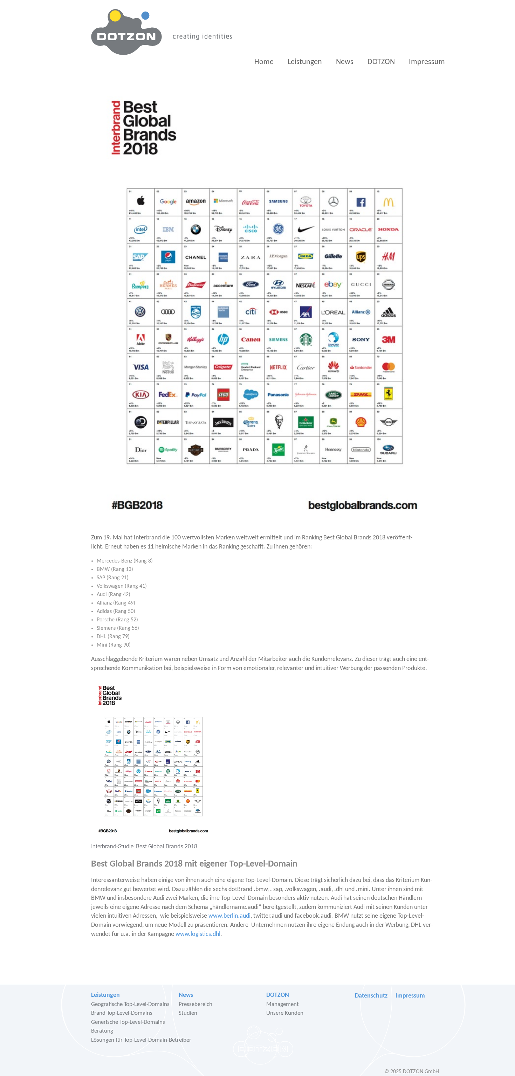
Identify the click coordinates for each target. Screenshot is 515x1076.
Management (282, 1004)
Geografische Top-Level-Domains (130, 1004)
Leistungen (305, 62)
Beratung (102, 1031)
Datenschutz (371, 996)
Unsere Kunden (284, 1013)
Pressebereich (195, 1004)
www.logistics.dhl (198, 934)
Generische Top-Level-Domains (128, 1022)
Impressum (427, 62)
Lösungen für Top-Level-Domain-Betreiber (141, 1040)
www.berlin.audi (229, 916)
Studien (188, 1013)
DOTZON (381, 62)
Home (264, 62)
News (344, 62)
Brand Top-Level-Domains (121, 1013)
